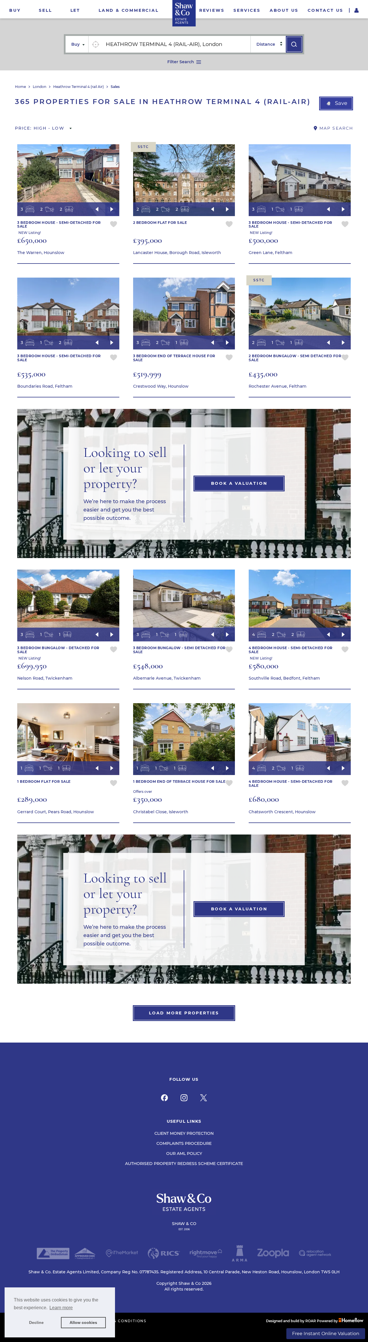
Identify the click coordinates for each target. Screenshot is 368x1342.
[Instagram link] (184, 1097)
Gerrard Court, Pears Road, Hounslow (55, 811)
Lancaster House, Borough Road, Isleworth (177, 252)
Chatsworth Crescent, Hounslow (282, 811)
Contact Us (325, 10)
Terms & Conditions (122, 1321)
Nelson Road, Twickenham (44, 678)
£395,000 (147, 240)
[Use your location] (95, 44)
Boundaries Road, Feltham (44, 386)
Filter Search (180, 61)
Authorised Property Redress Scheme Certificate (184, 1163)
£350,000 (147, 799)
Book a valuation (239, 483)
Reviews (212, 10)
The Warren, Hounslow (40, 252)
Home (20, 87)
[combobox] (176, 44)
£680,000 (264, 799)
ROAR (310, 1321)
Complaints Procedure (184, 1143)
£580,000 (263, 665)
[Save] (113, 225)
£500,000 (263, 240)
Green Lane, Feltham (270, 252)
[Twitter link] (203, 1097)
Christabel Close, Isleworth (160, 811)
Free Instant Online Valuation (325, 1333)
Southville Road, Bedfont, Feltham (284, 678)
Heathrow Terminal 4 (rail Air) (78, 87)
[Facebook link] (164, 1097)
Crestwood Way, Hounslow (161, 386)
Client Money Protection (184, 1133)
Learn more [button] (61, 1307)
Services (246, 10)
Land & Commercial (129, 10)
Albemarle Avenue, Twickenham (167, 678)
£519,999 (147, 373)
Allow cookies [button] (83, 1322)
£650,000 (32, 240)
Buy (14, 10)
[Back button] (96, 209)
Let (75, 10)
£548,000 (148, 665)
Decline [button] (36, 1322)
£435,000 (263, 373)
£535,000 (31, 373)
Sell (45, 10)
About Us (284, 10)
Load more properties (184, 1013)
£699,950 (32, 665)
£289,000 (32, 799)
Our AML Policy (184, 1153)
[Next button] (111, 209)
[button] (336, 103)
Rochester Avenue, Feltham (277, 386)
